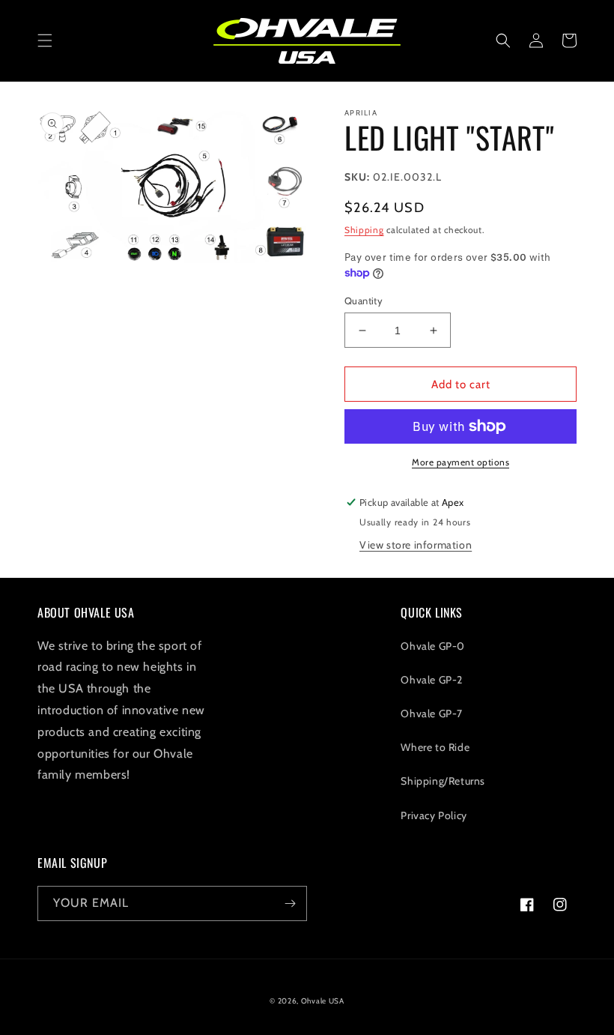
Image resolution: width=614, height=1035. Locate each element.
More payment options (460, 462)
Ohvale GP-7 (432, 713)
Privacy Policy (433, 815)
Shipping (364, 229)
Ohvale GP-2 (432, 680)
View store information (415, 545)
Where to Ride (435, 747)
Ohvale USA (322, 1001)
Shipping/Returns (443, 781)
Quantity (363, 301)
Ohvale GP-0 (433, 646)
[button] (44, 40)
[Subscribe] (289, 903)
